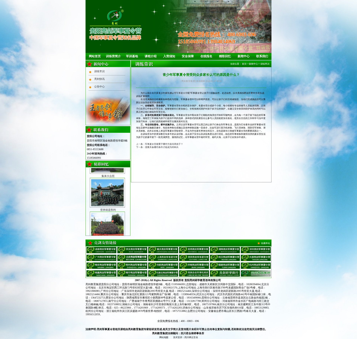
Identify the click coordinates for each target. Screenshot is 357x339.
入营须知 (169, 56)
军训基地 (132, 56)
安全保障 (188, 56)
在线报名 (206, 56)
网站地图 (163, 337)
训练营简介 (113, 56)
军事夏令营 (181, 93)
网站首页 (95, 56)
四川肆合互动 (191, 337)
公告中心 (99, 86)
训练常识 (99, 71)
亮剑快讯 (99, 79)
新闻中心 (244, 56)
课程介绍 (151, 56)
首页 (244, 64)
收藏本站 (265, 243)
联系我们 (262, 56)
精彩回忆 (225, 56)
